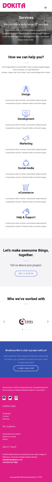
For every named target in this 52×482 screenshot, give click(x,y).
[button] (4, 321)
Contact (6, 416)
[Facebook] (4, 399)
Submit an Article (9, 437)
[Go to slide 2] (22, 329)
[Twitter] (10, 399)
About (5, 439)
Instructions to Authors (12, 434)
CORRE (39, 477)
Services (6, 419)
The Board (6, 414)
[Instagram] (16, 399)
